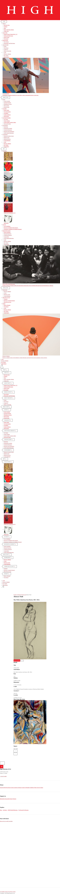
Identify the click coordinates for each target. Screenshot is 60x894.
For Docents (20, 810)
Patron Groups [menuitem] (6, 37)
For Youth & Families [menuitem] (7, 117)
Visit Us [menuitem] (4, 23)
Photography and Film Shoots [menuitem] (9, 43)
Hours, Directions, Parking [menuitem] (9, 29)
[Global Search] (2, 365)
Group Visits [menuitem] (5, 32)
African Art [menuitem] (6, 161)
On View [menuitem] (4, 224)
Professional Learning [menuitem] (8, 128)
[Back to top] (2, 763)
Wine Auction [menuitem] (6, 105)
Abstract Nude (18, 596)
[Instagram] (1, 822)
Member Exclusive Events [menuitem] (9, 136)
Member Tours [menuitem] (6, 137)
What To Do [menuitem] (5, 97)
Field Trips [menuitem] (6, 126)
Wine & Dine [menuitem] (6, 116)
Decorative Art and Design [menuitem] (9, 181)
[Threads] (30, 883)
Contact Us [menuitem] (6, 49)
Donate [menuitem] (4, 303)
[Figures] (30, 722)
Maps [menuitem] (5, 28)
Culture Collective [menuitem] (7, 114)
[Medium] (4, 822)
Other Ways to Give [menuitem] (6, 297)
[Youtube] (5, 822)
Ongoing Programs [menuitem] (7, 102)
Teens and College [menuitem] (7, 123)
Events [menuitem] (4, 99)
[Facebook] (0, 822)
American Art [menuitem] (6, 171)
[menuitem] (30, 58)
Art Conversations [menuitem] (7, 111)
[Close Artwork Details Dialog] (22, 660)
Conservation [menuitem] (6, 236)
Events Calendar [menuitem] (7, 101)
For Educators (25, 810)
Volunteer (14, 798)
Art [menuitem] (4, 148)
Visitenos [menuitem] (5, 26)
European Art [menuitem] (6, 192)
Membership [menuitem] (5, 290)
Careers (12, 787)
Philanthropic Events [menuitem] (8, 104)
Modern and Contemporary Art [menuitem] (9, 212)
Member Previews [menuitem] (7, 139)
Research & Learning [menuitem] (6, 230)
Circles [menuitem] (5, 293)
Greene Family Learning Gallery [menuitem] (10, 122)
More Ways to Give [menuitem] (7, 302)
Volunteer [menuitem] (5, 299)
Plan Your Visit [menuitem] (6, 25)
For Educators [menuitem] (5, 125)
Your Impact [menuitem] (6, 306)
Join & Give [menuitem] (5, 287)
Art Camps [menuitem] (6, 119)
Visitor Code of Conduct (38, 787)
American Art (23, 594)
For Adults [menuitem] (5, 108)
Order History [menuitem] (6, 57)
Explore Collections (17, 594)
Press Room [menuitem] (6, 47)
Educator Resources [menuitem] (7, 233)
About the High (3, 787)
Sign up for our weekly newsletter (6, 821)
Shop (1, 810)
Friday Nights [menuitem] (6, 110)
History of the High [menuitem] (7, 50)
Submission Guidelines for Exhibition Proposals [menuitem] (13, 229)
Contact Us (24, 787)
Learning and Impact (18, 787)
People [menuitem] (5, 46)
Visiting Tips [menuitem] (6, 31)
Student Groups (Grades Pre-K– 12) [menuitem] (10, 34)
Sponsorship (7, 798)
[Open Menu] (1, 367)
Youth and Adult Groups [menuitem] (8, 35)
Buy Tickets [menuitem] (6, 55)
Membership (2, 798)
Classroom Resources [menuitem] (8, 129)
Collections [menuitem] (5, 151)
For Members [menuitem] (5, 134)
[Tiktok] (2, 822)
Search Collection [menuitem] (7, 232)
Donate (11, 798)
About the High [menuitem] (5, 44)
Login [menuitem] (5, 52)
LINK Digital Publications (13, 810)
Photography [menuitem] (6, 223)
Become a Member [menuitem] (7, 54)
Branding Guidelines (30, 787)
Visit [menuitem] (4, 21)
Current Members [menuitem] (7, 140)
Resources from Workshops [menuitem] (9, 131)
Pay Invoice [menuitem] (6, 38)
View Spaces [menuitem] (6, 41)
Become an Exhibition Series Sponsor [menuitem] (11, 227)
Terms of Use (7, 891)
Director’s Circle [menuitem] (7, 294)
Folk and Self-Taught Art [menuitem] (8, 202)
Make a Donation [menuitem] (7, 305)
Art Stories (5, 810)
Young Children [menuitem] (7, 120)
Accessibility (2, 891)
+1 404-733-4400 (3, 776)
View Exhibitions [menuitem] (7, 226)
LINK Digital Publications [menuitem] (9, 133)
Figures (15, 746)
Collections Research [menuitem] (8, 235)
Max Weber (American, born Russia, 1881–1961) (26, 600)
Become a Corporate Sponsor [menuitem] (9, 300)
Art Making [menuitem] (6, 113)
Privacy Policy (13, 891)
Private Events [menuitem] (5, 40)
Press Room (8, 787)
